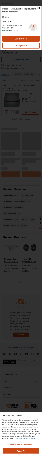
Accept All (21, 451)
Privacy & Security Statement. (26, 438)
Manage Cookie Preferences (21, 444)
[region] (21, 434)
